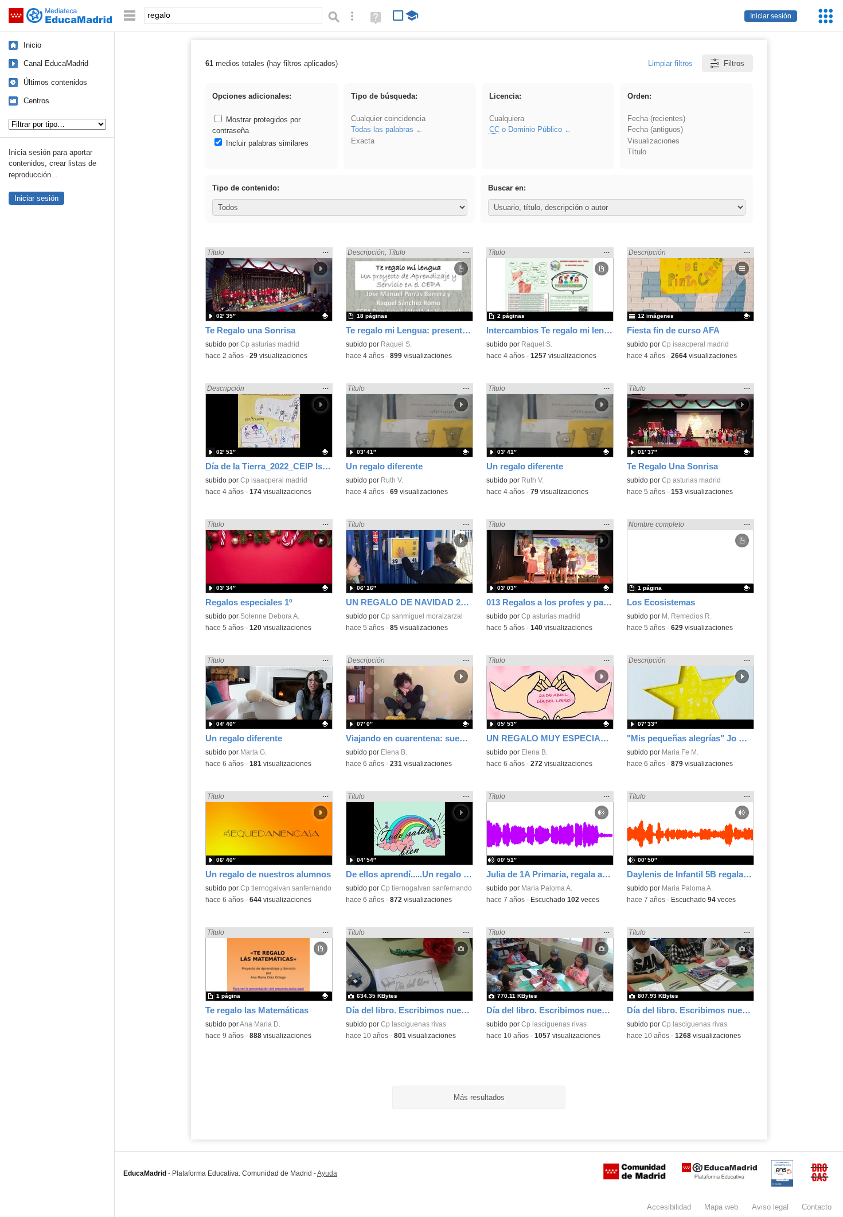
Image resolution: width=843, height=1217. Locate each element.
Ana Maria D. (260, 1024)
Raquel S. (396, 344)
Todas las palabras (382, 129)
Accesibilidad (669, 1207)
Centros (36, 100)
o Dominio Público (525, 129)
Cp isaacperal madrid (695, 344)
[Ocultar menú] (129, 16)
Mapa (721, 1207)
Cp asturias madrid (269, 344)
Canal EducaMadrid (56, 63)
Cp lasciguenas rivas (413, 1024)
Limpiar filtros (670, 63)
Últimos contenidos (55, 82)
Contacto (817, 1207)
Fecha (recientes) (656, 118)
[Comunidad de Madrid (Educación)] (634, 1176)
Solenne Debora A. (269, 616)
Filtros (734, 63)
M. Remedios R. (687, 616)
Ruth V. (392, 480)
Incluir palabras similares (266, 143)
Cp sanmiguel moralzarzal (422, 616)
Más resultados (479, 1097)
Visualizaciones (653, 141)
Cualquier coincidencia (388, 118)
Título (636, 151)
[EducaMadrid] (719, 1176)
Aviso (770, 1207)
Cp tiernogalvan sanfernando (285, 888)
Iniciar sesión (770, 16)
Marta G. (253, 752)
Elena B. (394, 752)
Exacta (362, 141)
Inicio (32, 45)
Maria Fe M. (680, 752)
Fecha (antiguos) (655, 129)
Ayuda (327, 1173)
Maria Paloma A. (546, 888)
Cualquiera (506, 118)
